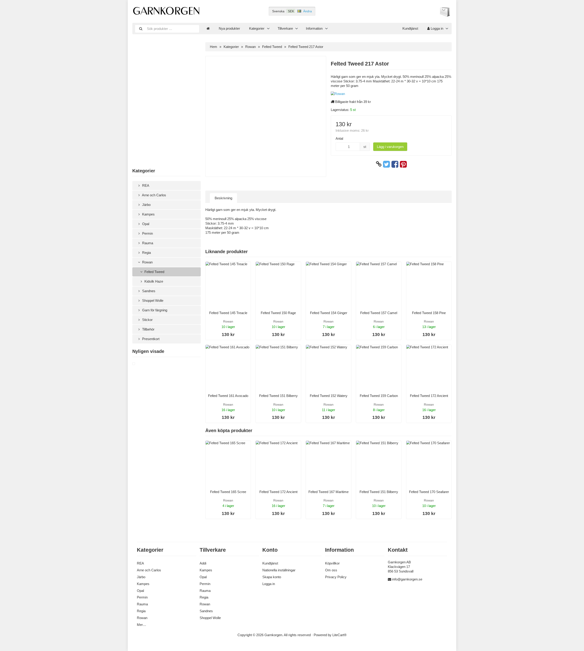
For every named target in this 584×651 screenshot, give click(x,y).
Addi (203, 563)
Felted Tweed (153, 272)
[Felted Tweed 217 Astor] (139, 364)
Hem (213, 47)
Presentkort (150, 339)
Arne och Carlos (153, 195)
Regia (146, 253)
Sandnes (148, 291)
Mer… (141, 625)
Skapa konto (271, 577)
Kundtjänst (410, 28)
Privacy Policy (336, 577)
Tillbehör (147, 329)
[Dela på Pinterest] (403, 164)
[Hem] (208, 28)
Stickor (147, 320)
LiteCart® (339, 635)
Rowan (147, 262)
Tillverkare (285, 28)
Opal (145, 224)
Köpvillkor (332, 563)
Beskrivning (223, 198)
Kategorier (256, 28)
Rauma (147, 243)
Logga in (436, 28)
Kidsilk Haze (153, 281)
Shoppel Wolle (152, 300)
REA (145, 185)
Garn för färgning (154, 310)
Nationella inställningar (278, 570)
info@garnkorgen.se (407, 579)
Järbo (146, 205)
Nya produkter (229, 28)
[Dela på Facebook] (394, 164)
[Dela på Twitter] (386, 164)
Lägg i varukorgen (390, 147)
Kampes (148, 214)
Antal (339, 138)
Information (314, 28)
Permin (147, 233)
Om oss (331, 570)
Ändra (307, 11)
